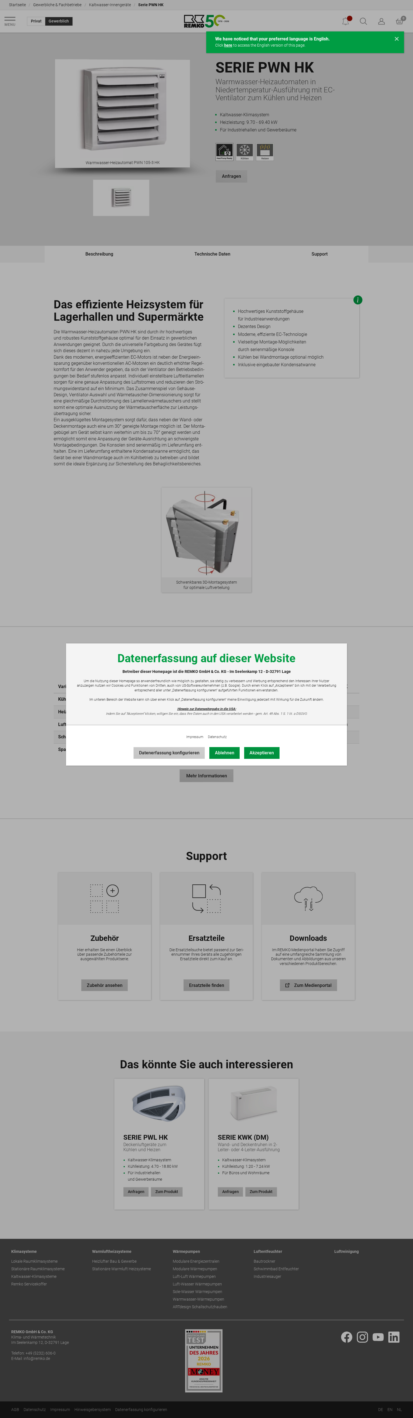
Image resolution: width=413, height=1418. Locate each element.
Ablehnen (224, 752)
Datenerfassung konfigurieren (169, 752)
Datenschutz (217, 737)
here (228, 45)
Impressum (194, 737)
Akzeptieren (261, 752)
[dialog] (206, 709)
